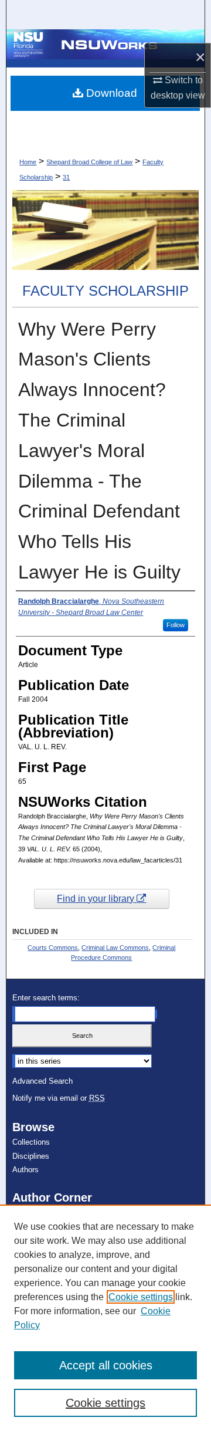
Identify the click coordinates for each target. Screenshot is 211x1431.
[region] (105, 1318)
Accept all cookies (105, 1365)
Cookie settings (140, 1297)
